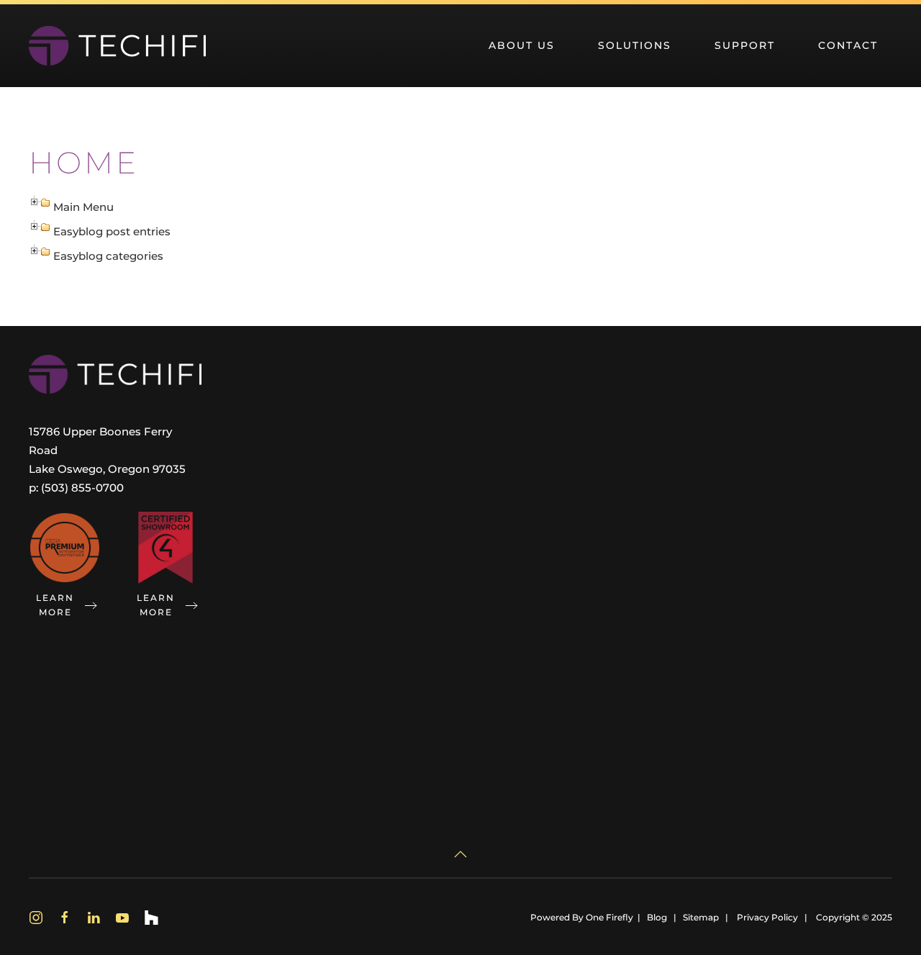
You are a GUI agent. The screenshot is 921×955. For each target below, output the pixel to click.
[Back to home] (117, 45)
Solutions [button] (634, 45)
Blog (657, 917)
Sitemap (701, 917)
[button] (460, 854)
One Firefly (609, 917)
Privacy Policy (767, 917)
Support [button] (744, 45)
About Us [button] (522, 45)
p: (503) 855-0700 (76, 487)
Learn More (55, 605)
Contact (848, 45)
